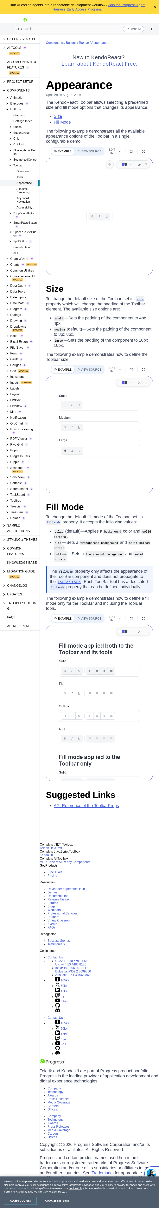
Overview (19, 115)
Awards (53, 1095)
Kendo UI (46, 855)
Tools (19, 177)
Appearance (24, 183)
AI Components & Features (21, 64)
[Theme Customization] (146, 164)
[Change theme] (125, 164)
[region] (79, 1192)
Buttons (71, 42)
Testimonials (56, 944)
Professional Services (63, 913)
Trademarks (103, 1172)
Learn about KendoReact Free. (99, 64)
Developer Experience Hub (66, 889)
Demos (52, 892)
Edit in (112, 151)
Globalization (21, 247)
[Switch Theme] (152, 29)
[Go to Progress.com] (52, 1063)
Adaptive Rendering (22, 190)
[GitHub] (57, 1006)
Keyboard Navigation (23, 199)
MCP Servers (49, 862)
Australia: (73, 975)
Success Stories (59, 940)
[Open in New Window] (131, 151)
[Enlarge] (143, 151)
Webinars (54, 910)
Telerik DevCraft (51, 848)
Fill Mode (62, 122)
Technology (55, 1092)
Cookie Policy (76, 1188)
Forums (53, 903)
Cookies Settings (57, 1200)
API (15, 253)
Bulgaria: (73, 971)
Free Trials (55, 872)
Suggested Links (80, 795)
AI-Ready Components (74, 862)
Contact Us (55, 957)
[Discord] (57, 1011)
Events (52, 924)
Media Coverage (59, 1102)
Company (54, 1088)
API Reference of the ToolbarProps (86, 805)
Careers (53, 1106)
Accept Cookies (20, 1200)
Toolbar (84, 42)
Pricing (52, 875)
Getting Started (22, 121)
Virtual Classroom (60, 920)
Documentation (58, 896)
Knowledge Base (22, 562)
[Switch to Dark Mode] (139, 164)
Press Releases (58, 1099)
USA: (71, 961)
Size (58, 116)
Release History (59, 899)
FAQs (11, 617)
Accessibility (24, 207)
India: (71, 968)
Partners (53, 917)
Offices (52, 1109)
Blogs (51, 906)
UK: (70, 964)
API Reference (20, 626)
